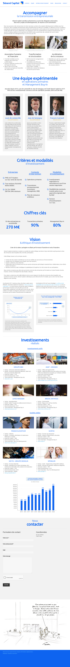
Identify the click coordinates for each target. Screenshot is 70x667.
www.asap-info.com (52, 380)
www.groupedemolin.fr (10, 472)
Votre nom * (6, 537)
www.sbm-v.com (9, 378)
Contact (65, 3)
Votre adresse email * (8, 544)
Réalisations (58, 3)
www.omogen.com (42, 380)
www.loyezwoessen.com (10, 409)
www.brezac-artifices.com (44, 409)
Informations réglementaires (27, 651)
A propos (27, 3)
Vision (51, 3)
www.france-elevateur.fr (11, 442)
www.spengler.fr (42, 471)
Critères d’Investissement (42, 3)
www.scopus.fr (41, 441)
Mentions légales (16, 651)
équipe (32, 3)
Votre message (6, 556)
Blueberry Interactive (12, 653)
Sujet (4, 550)
